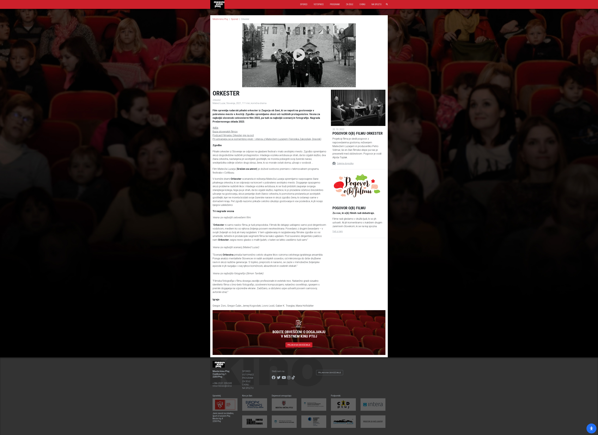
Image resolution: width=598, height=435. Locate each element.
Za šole (349, 4)
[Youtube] (284, 377)
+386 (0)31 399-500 (222, 383)
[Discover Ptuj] (343, 421)
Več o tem (337, 231)
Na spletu (377, 4)
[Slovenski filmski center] (313, 421)
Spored (303, 4)
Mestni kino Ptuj (220, 19)
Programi (335, 4)
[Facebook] (273, 377)
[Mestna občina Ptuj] (284, 404)
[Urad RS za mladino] (313, 404)
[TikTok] (293, 377)
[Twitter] (278, 377)
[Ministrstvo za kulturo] (284, 421)
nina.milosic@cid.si (222, 386)
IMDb (215, 127)
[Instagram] (288, 377)
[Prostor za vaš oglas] (373, 421)
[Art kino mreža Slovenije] (254, 421)
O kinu (362, 4)
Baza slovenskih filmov (225, 131)
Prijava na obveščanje (298, 345)
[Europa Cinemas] (254, 404)
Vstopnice (319, 4)
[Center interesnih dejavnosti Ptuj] (343, 404)
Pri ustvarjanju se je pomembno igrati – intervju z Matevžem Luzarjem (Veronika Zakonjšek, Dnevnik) (267, 139)
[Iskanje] (386, 4)
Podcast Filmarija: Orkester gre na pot (233, 135)
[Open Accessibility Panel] (591, 428)
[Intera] (373, 404)
